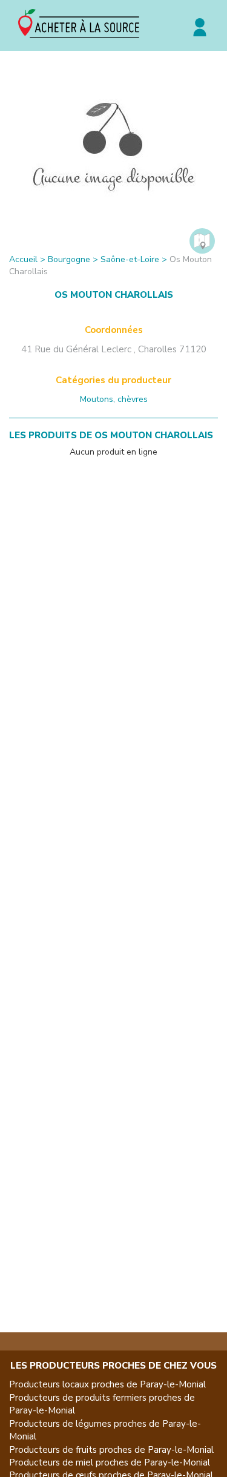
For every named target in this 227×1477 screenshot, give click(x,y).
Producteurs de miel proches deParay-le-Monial (109, 1462)
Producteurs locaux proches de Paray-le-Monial (107, 1384)
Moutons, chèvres (114, 399)
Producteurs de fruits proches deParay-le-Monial (111, 1450)
